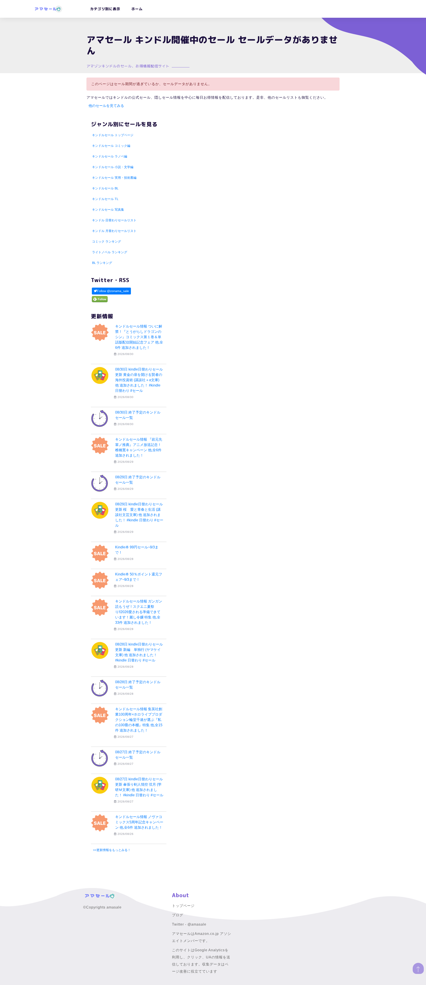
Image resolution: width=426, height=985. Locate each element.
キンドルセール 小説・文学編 (112, 167)
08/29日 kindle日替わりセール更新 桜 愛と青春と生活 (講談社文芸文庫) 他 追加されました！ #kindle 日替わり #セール (139, 514)
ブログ (177, 915)
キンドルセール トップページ (112, 135)
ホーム (137, 8)
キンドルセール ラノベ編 (109, 156)
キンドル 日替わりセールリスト (114, 220)
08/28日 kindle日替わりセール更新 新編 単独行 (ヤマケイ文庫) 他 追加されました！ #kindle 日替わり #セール (139, 652)
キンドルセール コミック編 (111, 145)
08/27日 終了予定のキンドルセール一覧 (137, 754)
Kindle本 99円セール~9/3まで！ (136, 549)
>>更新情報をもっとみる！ (112, 850)
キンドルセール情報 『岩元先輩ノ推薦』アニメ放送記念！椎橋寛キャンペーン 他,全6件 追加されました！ (138, 447)
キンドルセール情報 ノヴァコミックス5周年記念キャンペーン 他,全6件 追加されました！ (139, 822)
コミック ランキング (106, 241)
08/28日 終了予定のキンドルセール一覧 (137, 684)
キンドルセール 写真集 (108, 209)
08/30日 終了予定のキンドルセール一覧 (137, 415)
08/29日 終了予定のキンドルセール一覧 (137, 479)
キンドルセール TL (105, 199)
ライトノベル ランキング (109, 252)
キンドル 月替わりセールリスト (114, 231)
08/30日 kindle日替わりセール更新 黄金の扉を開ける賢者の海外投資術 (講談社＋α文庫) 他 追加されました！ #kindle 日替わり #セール (139, 379)
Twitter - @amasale (189, 924)
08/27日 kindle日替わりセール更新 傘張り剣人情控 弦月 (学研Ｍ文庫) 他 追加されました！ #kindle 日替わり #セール (139, 787)
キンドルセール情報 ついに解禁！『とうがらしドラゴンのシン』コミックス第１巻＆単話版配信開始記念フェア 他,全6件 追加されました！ (139, 336)
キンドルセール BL (105, 188)
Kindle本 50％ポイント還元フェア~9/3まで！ (138, 576)
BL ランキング (102, 263)
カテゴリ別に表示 (105, 8)
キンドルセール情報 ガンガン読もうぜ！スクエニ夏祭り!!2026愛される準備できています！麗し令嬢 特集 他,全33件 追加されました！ (138, 611)
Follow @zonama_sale (113, 291)
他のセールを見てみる (106, 106)
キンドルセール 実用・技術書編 (114, 177)
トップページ (183, 906)
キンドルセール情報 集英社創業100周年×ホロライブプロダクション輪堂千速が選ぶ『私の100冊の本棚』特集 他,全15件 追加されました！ (138, 719)
